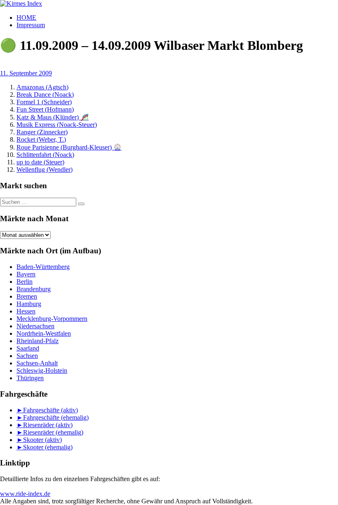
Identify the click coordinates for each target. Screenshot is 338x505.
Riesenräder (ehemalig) (53, 432)
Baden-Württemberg (43, 266)
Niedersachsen (35, 326)
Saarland (27, 348)
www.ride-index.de (25, 493)
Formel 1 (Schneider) (44, 101)
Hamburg (28, 303)
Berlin (24, 281)
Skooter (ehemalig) (48, 447)
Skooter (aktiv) (42, 439)
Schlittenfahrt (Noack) (45, 154)
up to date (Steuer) (40, 162)
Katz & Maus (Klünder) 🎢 (52, 117)
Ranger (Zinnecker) (42, 132)
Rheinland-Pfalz (37, 340)
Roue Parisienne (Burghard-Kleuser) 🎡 (69, 147)
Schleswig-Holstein (41, 370)
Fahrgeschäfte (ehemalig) (56, 417)
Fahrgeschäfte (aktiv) (50, 410)
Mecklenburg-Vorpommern (51, 318)
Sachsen (27, 355)
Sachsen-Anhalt (37, 363)
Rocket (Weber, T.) (41, 139)
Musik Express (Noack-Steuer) (56, 124)
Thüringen (30, 377)
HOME (26, 17)
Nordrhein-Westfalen (43, 333)
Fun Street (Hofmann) (45, 109)
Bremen (26, 296)
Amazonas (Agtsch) (42, 87)
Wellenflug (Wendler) (44, 169)
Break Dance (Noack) (45, 94)
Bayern (25, 274)
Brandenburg (33, 288)
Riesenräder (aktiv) (48, 424)
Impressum (30, 24)
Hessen (25, 311)
